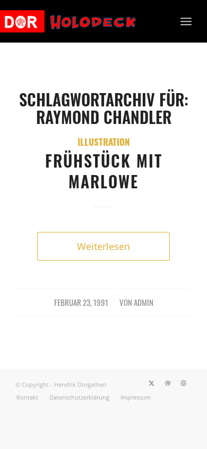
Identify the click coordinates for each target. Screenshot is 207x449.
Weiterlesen (103, 246)
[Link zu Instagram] (184, 383)
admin (143, 302)
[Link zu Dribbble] (168, 383)
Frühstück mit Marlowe (103, 170)
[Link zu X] (152, 383)
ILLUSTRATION (103, 141)
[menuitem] (186, 21)
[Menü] (186, 21)
